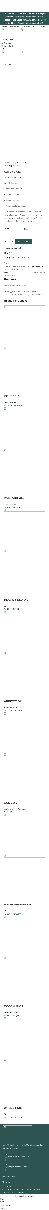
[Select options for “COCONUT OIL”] (7, 1001)
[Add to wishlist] (21, 391)
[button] (7, 797)
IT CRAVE (19, 1192)
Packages (22, 809)
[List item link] (24, 1163)
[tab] (18, 266)
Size (7, 229)
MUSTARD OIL (14, 497)
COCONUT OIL (14, 1006)
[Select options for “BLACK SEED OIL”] (7, 594)
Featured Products (12, 707)
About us (6, 1182)
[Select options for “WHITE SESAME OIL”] (7, 899)
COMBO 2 (10, 802)
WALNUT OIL (13, 1107)
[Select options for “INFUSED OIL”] (7, 391)
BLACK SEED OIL (16, 599)
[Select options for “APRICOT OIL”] (7, 696)
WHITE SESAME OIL (18, 904)
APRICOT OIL (13, 701)
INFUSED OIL (13, 396)
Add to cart (23, 241)
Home (7, 162)
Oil (13, 162)
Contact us (7, 1186)
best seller (20, 257)
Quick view (14, 391)
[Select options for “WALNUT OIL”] (7, 1102)
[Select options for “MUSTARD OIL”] (7, 492)
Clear (26, 229)
